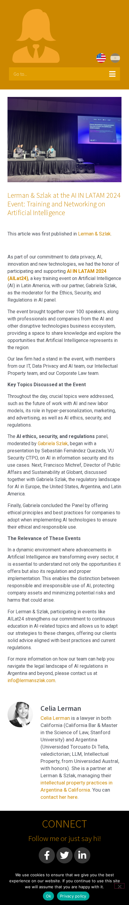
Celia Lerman (55, 718)
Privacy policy (73, 896)
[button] (64, 73)
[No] (119, 886)
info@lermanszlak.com (31, 680)
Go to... (20, 74)
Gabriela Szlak (53, 443)
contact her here (58, 797)
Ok (48, 896)
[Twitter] (64, 855)
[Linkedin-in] (82, 855)
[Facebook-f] (47, 855)
